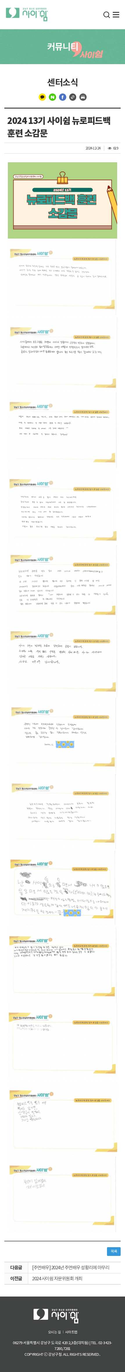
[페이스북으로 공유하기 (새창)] (62, 97)
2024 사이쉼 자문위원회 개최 (57, 1278)
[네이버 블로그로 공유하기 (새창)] (52, 97)
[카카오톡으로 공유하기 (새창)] (42, 97)
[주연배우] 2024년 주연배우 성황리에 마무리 (70, 1267)
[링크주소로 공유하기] (72, 97)
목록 (114, 1251)
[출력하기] (83, 97)
